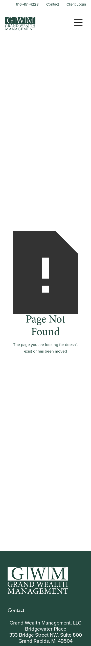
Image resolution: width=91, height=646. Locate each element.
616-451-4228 (27, 4)
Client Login (76, 4)
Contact (52, 4)
